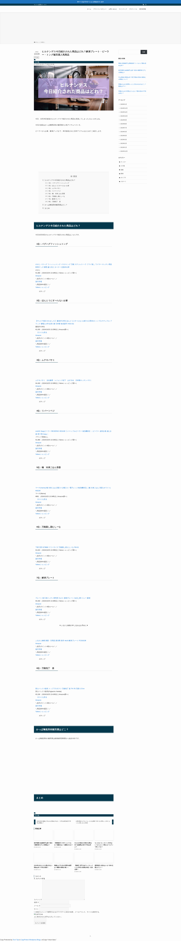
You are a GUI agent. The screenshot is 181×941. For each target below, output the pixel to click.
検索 (143, 52)
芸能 (122, 170)
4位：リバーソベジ (55, 191)
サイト (36, 909)
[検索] (146, 5)
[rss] (143, 5)
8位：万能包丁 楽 (55, 201)
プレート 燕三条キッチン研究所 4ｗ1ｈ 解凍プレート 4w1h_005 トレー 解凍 (62, 598)
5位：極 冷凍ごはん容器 (57, 193)
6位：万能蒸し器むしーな (57, 196)
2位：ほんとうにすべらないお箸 (59, 185)
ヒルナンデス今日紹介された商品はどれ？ (60, 180)
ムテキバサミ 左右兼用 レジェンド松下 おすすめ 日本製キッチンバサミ (63, 380)
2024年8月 (123, 124)
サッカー (123, 162)
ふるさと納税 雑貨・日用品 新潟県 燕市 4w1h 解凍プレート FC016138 (60, 640)
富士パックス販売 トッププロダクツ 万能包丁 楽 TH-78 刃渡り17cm (59, 689)
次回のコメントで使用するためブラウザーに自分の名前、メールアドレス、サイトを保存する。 (68, 912)
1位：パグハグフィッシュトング (59, 183)
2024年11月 (123, 112)
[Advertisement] (90, 27)
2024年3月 (123, 131)
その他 (37, 62)
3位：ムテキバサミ (55, 188)
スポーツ (123, 181)
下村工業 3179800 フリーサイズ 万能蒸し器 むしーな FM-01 (57, 547)
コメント (38, 899)
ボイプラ (123, 177)
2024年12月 (124, 108)
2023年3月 (123, 139)
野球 (122, 173)
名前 (36, 902)
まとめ (47, 208)
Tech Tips (16, 940)
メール (37, 906)
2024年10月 (124, 116)
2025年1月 (123, 104)
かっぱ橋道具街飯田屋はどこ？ (56, 205)
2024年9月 (123, 120)
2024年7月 (123, 128)
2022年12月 (124, 151)
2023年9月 (123, 135)
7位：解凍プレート (55, 199)
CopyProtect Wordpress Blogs (31, 940)
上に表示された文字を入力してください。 (48, 917)
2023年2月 (123, 143)
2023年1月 (123, 147)
